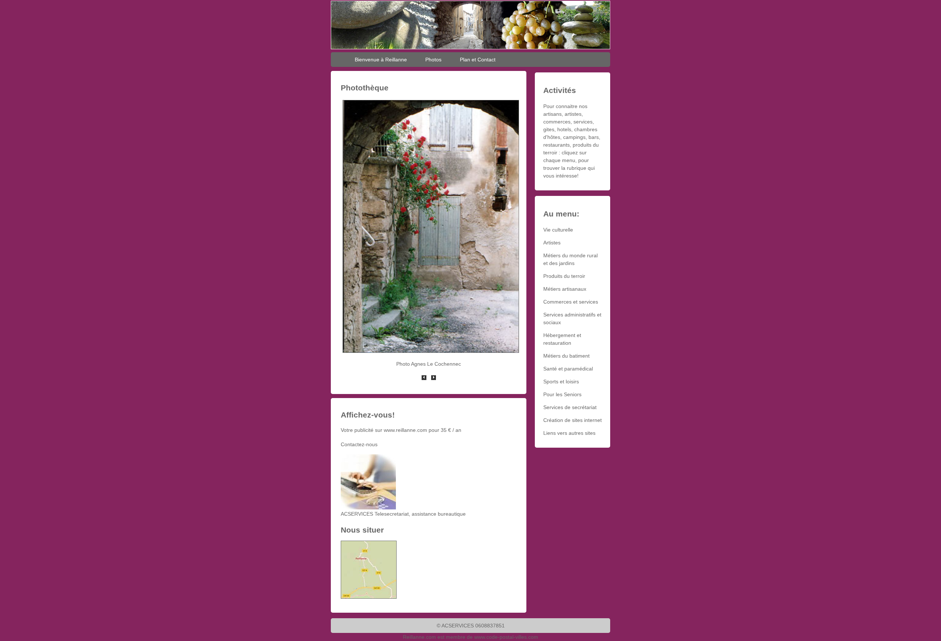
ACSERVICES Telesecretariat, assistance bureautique (403, 514)
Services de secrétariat (570, 407)
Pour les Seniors (562, 394)
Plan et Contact (477, 59)
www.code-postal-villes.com (506, 637)
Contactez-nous (359, 444)
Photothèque (365, 87)
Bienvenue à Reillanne (381, 59)
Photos (433, 59)
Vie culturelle (558, 230)
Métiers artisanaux (564, 289)
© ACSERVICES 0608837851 (471, 626)
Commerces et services (570, 302)
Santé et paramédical (568, 369)
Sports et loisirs (561, 381)
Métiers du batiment (566, 356)
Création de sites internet (572, 420)
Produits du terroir (564, 276)
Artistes (552, 243)
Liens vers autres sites (569, 433)
